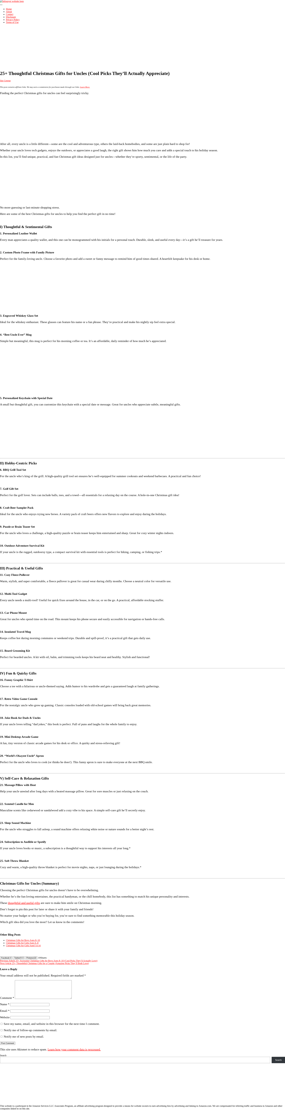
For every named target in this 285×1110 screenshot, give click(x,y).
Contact (9, 14)
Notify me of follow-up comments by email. (30, 1030)
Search (3, 1055)
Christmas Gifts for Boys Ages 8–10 (23, 940)
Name (4, 1004)
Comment (7, 997)
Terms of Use (12, 22)
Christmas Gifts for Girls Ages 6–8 (22, 943)
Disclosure (11, 17)
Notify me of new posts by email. (24, 1036)
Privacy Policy (13, 19)
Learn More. (85, 87)
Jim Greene (5, 80)
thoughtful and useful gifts (24, 902)
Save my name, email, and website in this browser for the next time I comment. (52, 1023)
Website (5, 1017)
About (9, 11)
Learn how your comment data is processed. (74, 1049)
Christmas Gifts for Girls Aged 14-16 (23, 945)
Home (9, 9)
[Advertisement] (142, 47)
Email (5, 1010)
